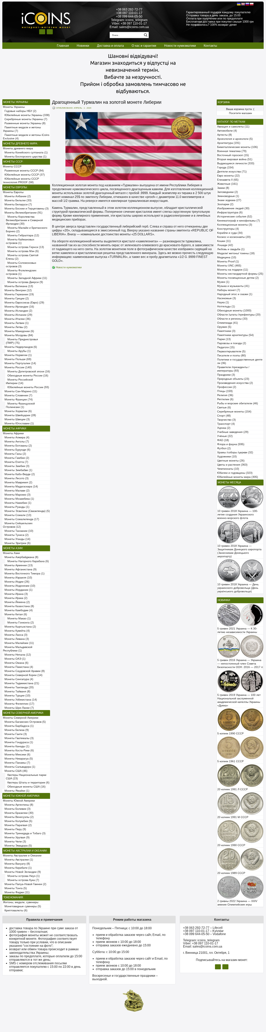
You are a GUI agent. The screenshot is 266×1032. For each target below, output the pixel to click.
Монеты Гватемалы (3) (18, 738)
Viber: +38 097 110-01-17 (129, 23)
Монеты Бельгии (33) (17, 200)
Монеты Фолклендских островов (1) (21, 272)
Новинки (83, 45)
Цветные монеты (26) (231, 460)
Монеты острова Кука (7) (22, 880)
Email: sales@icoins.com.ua (129, 27)
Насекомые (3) (226, 298)
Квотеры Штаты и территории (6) (27, 782)
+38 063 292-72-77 (129, 9)
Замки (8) (223, 187)
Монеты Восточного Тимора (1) (24, 573)
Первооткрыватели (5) (231, 351)
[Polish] (252, 4)
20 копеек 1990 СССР (231, 845)
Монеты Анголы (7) (16, 441)
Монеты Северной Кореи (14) (22, 675)
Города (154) (225, 167)
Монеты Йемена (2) (16, 602)
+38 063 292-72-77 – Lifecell (203, 927)
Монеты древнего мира (18, 148)
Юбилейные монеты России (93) (27, 387)
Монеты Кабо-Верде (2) (19, 474)
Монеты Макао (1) (18, 618)
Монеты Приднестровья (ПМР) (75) (22, 341)
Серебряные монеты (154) (234, 411)
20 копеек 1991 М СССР (232, 817)
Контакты (210, 45)
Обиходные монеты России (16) (27, 375)
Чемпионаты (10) (228, 468)
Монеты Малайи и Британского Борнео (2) (26, 229)
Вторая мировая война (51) (234, 159)
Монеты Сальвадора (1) (19, 766)
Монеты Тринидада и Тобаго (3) (24, 833)
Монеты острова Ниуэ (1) (23, 876)
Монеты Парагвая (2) (17, 825)
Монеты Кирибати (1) (17, 867)
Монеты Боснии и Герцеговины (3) (26, 208)
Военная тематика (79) (232, 151)
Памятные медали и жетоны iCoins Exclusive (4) (26, 137)
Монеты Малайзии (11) (18, 643)
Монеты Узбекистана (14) (20, 699)
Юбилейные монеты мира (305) (237, 477)
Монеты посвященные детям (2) (238, 277)
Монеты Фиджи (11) (16, 892)
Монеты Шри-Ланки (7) (18, 707)
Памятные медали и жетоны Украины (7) (22, 129)
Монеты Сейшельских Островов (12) (18, 525)
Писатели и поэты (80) (231, 355)
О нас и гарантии (144, 45)
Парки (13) (224, 339)
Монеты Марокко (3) (17, 494)
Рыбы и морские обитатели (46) (237, 403)
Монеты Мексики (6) (16, 754)
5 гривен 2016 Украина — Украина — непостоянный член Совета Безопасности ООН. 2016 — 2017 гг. (240, 664)
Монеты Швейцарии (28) (19, 415)
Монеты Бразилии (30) (18, 812)
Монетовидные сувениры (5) (22, 906)
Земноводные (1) (228, 196)
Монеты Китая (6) (15, 614)
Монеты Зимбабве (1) (17, 470)
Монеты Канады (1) (16, 746)
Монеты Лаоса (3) (15, 634)
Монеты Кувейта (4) (16, 630)
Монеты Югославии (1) (18, 423)
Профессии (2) (226, 387)
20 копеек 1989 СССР (231, 873)
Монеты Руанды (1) (16, 506)
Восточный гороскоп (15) (233, 155)
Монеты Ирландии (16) (18, 306)
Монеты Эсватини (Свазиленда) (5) (26, 511)
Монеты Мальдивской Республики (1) (17, 649)
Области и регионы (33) (232, 318)
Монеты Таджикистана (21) (21, 683)
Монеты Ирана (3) (15, 593)
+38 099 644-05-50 (129, 16)
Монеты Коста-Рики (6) (18, 750)
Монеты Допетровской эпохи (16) (28, 371)
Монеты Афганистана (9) (20, 569)
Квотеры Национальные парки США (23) (26, 777)
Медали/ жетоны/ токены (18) (236, 253)
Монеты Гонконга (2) (20, 622)
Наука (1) (223, 302)
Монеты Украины (14, 106)
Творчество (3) (226, 419)
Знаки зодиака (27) (229, 200)
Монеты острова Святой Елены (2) (22, 257)
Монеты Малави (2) (16, 490)
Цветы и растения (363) (232, 464)
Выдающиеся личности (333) (235, 163)
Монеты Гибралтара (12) (22, 235)
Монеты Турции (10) (16, 695)
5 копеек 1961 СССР (230, 761)
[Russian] (247, 4)
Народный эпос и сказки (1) (234, 294)
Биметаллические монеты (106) (237, 147)
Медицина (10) (226, 257)
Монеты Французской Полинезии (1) (20, 405)
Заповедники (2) (227, 192)
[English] (243, 4)
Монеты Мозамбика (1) (18, 498)
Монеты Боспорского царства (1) (25, 156)
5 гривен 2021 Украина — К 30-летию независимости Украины (237, 630)
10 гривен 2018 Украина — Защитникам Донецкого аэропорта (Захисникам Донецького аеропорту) (239, 551)
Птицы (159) (225, 391)
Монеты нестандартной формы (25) (240, 273)
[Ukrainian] (239, 4)
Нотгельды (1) (226, 306)
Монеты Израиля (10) (17, 577)
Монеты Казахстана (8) (18, 606)
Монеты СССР (12, 166)
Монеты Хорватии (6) (17, 411)
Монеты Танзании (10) (18, 530)
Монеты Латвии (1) (16, 323)
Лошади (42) (225, 245)
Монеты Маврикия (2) (17, 482)
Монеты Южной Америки (19, 800)
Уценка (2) (223, 427)
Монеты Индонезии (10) (19, 585)
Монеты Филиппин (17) (18, 703)
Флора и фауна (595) (230, 444)
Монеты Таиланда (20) (18, 687)
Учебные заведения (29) (232, 432)
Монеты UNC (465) (229, 265)
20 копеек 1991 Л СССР (232, 789)
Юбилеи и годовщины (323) (235, 472)
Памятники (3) (226, 331)
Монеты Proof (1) (228, 261)
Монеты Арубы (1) (18, 351)
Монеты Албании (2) (17, 196)
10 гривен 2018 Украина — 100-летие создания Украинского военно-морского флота (237, 515)
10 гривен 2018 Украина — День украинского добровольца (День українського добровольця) (238, 588)
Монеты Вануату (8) (16, 863)
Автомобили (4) (227, 130)
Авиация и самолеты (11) (233, 126)
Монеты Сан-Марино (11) (20, 391)
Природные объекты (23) (233, 378)
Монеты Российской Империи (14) (19, 381)
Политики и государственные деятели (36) (239, 361)
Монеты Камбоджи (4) (18, 610)
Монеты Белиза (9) (16, 730)
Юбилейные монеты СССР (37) (24, 174)
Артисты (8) (224, 134)
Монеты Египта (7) (15, 462)
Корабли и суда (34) (230, 232)
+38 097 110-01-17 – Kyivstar (203, 931)
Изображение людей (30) (233, 208)
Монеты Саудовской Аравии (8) (24, 671)
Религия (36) (225, 395)
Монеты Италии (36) (17, 318)
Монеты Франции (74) (18, 399)
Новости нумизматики (180, 45)
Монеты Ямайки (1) (16, 790)
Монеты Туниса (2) (16, 535)
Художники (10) (227, 456)
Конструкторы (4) (228, 228)
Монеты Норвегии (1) (17, 355)
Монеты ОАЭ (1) (14, 658)
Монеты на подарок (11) (232, 269)
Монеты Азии (11, 553)
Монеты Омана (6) (15, 662)
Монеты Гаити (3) (15, 734)
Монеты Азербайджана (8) (20, 557)
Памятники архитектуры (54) (235, 335)
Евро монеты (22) (228, 175)
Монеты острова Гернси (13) (25, 247)
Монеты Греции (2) (16, 298)
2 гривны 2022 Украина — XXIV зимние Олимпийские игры (237, 903)
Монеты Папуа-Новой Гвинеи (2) (24, 884)
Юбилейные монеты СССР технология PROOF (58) (21, 180)
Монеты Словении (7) (17, 395)
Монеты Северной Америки (20, 717)
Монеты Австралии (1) (18, 859)
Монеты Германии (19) (18, 294)
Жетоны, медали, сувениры (20, 902)
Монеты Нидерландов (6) (20, 346)
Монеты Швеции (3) (16, 419)
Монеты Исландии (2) (17, 310)
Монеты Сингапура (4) (18, 679)
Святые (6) (224, 407)
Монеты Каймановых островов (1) (20, 241)
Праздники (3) (226, 374)
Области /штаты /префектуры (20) (239, 314)
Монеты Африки (13, 433)
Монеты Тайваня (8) (16, 691)
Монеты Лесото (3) (16, 478)
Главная (63, 45)
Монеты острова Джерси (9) (24, 282)
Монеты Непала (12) (17, 654)
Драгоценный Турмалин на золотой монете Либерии (106, 102)
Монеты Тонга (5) (15, 888)
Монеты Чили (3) (14, 841)
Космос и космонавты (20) (234, 237)
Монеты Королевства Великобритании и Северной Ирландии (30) (24, 220)
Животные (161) (227, 183)
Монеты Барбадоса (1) (18, 725)
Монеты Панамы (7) (16, 762)
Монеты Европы (13, 192)
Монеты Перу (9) (14, 829)
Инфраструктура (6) (230, 212)
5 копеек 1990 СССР (230, 733)
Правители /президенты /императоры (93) (233, 369)
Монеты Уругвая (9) (16, 837)
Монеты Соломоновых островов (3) (21, 264)
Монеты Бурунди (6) (16, 449)
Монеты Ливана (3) (16, 638)
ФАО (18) (223, 440)
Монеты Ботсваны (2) (17, 445)
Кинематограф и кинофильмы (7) (238, 220)
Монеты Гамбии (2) (16, 457)
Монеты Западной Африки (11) (26, 278)
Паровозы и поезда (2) (231, 343)
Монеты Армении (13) (18, 565)
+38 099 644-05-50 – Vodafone (204, 934)
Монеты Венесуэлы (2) (18, 817)
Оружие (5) (224, 326)
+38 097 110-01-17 (129, 13)
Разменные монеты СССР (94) (23, 170)
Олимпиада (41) (227, 322)
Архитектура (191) (228, 143)
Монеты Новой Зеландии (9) (22, 871)
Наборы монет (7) (228, 290)
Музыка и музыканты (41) (233, 286)
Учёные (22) (225, 436)
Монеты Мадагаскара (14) (20, 486)
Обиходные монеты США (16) (26, 786)
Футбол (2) (224, 448)
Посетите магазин (240, 113)
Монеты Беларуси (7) (17, 204)
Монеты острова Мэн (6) (22, 251)
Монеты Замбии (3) (16, 466)
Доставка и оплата (110, 45)
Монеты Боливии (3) (17, 808)
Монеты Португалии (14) (19, 363)
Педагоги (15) (226, 347)
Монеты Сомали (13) (17, 515)
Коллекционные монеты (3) (234, 224)
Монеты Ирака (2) (15, 598)
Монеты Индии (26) (16, 581)
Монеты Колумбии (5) (17, 821)
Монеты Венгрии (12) (17, 290)
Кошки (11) (224, 241)
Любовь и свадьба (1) (231, 249)
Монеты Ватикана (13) (18, 286)
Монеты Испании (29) (17, 314)
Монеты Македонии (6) (18, 331)
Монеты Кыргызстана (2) (19, 626)
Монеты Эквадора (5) (17, 845)
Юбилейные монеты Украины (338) (26, 115)
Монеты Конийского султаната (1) (25, 152)
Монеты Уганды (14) (16, 539)
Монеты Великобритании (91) (22, 212)
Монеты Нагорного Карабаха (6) (27, 561)
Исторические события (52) (234, 216)
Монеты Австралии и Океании (22, 855)
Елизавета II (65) (228, 179)
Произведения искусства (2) (235, 383)
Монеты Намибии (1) (17, 502)
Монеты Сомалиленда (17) (21, 519)
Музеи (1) (223, 281)
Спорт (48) (224, 415)
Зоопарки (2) (225, 204)
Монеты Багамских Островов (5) (24, 721)
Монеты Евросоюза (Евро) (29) (23, 302)
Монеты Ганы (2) (14, 453)
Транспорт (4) (226, 423)
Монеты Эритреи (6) (17, 543)
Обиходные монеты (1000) (234, 310)
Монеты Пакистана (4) (18, 666)
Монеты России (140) (17, 367)
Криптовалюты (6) (15, 910)
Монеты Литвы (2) (15, 327)
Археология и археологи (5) (235, 138)
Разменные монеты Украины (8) (24, 123)
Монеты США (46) (15, 770)
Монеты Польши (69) (17, 359)
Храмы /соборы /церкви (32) (235, 452)
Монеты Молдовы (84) (18, 335)
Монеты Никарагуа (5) (18, 758)
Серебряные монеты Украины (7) (25, 119)
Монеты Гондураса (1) (18, 742)
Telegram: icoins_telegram (129, 20)
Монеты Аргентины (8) (18, 804)
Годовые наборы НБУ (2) (19, 111)
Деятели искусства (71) (232, 171)
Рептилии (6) (225, 399)
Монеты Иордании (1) (18, 589)
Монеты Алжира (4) (16, 437)
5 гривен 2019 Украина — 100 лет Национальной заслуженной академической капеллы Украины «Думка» (239, 700)
